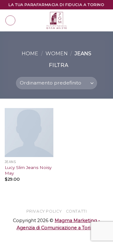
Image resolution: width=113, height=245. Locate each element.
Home (30, 54)
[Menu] (10, 20)
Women (57, 54)
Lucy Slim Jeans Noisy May (28, 170)
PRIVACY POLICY (44, 211)
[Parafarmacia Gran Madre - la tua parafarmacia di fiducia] (56, 20)
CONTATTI (76, 211)
